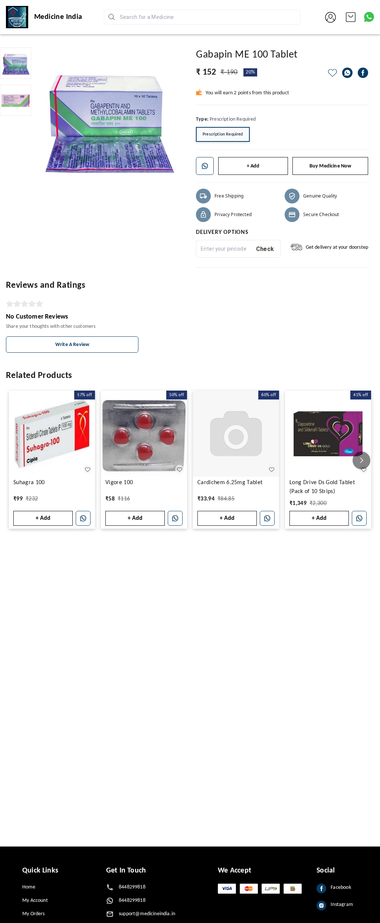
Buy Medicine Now (330, 166)
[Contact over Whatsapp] (369, 17)
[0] (351, 17)
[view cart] (351, 17)
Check (265, 248)
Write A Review (72, 345)
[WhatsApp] (347, 73)
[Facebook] (363, 73)
